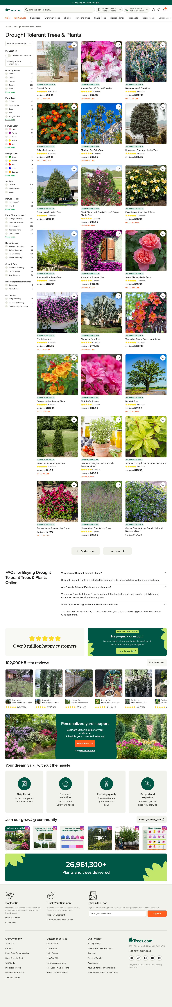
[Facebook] (145, 958)
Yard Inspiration (12, 977)
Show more (10, 92)
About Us (9, 943)
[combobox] (19, 43)
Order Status (52, 943)
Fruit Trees (35, 18)
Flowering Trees (82, 18)
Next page (116, 551)
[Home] (12, 10)
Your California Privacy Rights (101, 967)
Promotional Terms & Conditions (103, 972)
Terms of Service (95, 958)
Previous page (88, 551)
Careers (9, 948)
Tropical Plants (117, 18)
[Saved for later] (74, 45)
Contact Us (10, 922)
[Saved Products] (158, 9)
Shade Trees (100, 18)
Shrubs (67, 18)
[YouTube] (152, 958)
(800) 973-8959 (87, 750)
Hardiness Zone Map (56, 963)
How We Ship (52, 958)
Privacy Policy (94, 943)
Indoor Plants (148, 18)
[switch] (8, 55)
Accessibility (93, 963)
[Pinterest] (159, 958)
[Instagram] (131, 958)
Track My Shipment (56, 915)
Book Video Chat (85, 743)
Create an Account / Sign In (60, 919)
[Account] (153, 9)
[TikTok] (138, 958)
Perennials (133, 18)
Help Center (52, 953)
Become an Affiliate (14, 972)
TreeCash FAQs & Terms (57, 967)
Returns (91, 953)
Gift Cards (10, 963)
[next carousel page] (166, 682)
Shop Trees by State (14, 958)
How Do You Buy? (127, 651)
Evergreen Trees (52, 18)
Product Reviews (13, 967)
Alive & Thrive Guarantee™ (100, 948)
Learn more (105, 3)
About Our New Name (56, 972)
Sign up (157, 913)
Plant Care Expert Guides (17, 953)
